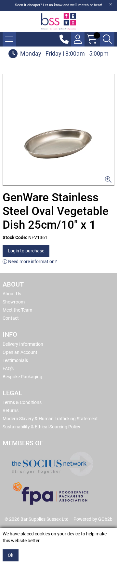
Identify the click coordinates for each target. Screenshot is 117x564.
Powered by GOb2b (92, 519)
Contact (11, 318)
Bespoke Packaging (22, 376)
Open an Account (20, 352)
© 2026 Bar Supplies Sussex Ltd (37, 519)
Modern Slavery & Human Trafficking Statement (50, 418)
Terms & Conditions (22, 402)
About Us (12, 293)
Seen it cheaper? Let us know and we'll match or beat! (58, 5)
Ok (10, 555)
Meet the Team (17, 310)
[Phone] (64, 39)
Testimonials (15, 360)
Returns (11, 410)
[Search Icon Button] (107, 39)
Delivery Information (23, 344)
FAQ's (8, 368)
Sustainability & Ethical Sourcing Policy (41, 426)
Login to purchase (26, 250)
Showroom (14, 301)
